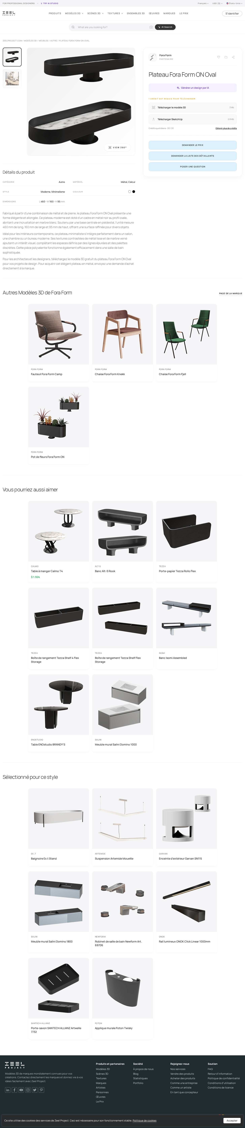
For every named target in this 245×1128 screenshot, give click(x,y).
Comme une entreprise (184, 1083)
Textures (114, 13)
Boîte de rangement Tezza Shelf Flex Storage (118, 659)
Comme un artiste (180, 1087)
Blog (135, 1074)
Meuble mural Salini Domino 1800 (52, 941)
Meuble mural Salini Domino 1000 (116, 744)
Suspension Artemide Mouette (114, 858)
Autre (62, 182)
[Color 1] (129, 191)
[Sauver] (218, 57)
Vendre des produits (182, 1074)
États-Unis (234, 3)
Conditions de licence (221, 1087)
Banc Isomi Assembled (173, 658)
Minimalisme (58, 191)
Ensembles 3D (136, 13)
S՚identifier (232, 13)
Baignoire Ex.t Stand (44, 858)
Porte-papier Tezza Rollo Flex (177, 571)
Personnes (102, 1092)
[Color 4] (133, 191)
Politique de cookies (144, 1120)
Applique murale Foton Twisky (114, 1028)
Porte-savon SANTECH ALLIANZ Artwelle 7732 (56, 1030)
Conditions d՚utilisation (222, 1083)
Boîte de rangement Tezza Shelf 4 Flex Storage (55, 659)
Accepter (232, 1120)
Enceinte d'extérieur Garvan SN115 (180, 858)
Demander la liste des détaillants (192, 155)
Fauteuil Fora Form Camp (46, 374)
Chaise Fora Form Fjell (172, 374)
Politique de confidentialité (224, 1078)
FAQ (210, 1069)
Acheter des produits (182, 1078)
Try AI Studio (50, 3)
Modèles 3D (72, 13)
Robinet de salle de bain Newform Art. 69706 (118, 943)
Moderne (45, 191)
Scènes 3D (94, 13)
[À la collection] (226, 57)
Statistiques (140, 1078)
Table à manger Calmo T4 (47, 571)
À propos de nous (143, 1069)
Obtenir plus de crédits (226, 128)
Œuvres (154, 13)
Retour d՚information (220, 1074)
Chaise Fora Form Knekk (110, 374)
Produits (55, 13)
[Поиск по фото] (151, 27)
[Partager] (233, 57)
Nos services (177, 1069)
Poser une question (192, 166)
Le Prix (183, 13)
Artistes (100, 1087)
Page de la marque (230, 293)
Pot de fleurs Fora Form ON (47, 457)
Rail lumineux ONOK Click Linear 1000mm (184, 941)
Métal (124, 182)
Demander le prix (192, 145)
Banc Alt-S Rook (105, 571)
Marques (169, 13)
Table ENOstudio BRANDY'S (48, 744)
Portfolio (138, 1083)
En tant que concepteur (184, 1092)
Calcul (131, 182)
